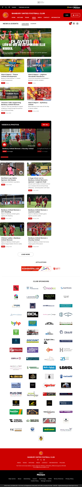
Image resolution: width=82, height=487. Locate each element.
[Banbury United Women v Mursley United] (19, 138)
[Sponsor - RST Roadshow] (32, 403)
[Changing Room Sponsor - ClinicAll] (66, 333)
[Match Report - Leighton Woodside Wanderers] (39, 65)
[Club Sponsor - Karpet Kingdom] (32, 368)
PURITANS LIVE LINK (24, 7)
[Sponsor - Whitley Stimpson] (66, 430)
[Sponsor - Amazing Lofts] (16, 306)
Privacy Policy (70, 479)
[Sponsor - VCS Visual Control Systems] (32, 430)
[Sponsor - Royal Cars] (16, 403)
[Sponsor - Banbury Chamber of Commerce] (16, 315)
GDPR (50, 479)
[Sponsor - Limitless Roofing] (32, 377)
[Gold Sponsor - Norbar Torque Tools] (49, 386)
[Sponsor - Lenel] (66, 368)
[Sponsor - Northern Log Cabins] (66, 386)
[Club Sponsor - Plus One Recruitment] (16, 394)
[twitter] (6, 7)
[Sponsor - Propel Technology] (32, 394)
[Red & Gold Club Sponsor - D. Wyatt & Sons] (49, 341)
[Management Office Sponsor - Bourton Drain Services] (32, 324)
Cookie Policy (35, 481)
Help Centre (12, 479)
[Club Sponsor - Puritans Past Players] (49, 394)
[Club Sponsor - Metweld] (66, 377)
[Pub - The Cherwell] (66, 412)
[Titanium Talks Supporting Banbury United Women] (12, 93)
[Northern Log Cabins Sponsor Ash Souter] (12, 169)
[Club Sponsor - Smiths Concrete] (16, 412)
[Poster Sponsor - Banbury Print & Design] (49, 315)
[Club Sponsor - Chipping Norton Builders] (49, 333)
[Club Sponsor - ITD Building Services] (49, 359)
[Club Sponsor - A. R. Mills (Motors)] (49, 306)
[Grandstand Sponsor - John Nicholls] (16, 297)
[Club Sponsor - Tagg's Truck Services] (32, 421)
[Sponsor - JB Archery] (66, 359)
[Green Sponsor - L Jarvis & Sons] (32, 297)
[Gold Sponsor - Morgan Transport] (16, 386)
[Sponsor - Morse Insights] (32, 386)
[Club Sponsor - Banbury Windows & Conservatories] (66, 315)
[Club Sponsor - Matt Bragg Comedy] (49, 377)
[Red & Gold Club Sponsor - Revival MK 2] (66, 394)
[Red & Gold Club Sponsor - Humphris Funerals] (32, 359)
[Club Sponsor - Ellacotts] (16, 350)
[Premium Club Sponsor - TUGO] (16, 288)
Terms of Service (58, 479)
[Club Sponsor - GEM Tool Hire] (49, 350)
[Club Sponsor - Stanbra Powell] (66, 403)
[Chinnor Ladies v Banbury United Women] (12, 229)
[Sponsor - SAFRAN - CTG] (66, 288)
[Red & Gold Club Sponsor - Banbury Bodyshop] (66, 306)
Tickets (14, 7)
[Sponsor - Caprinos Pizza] (16, 333)
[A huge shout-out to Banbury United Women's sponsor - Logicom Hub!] (39, 169)
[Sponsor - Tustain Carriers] (16, 430)
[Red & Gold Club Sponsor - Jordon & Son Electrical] (16, 368)
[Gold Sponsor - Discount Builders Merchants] (32, 341)
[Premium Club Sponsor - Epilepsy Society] (32, 350)
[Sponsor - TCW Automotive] (49, 412)
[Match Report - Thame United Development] (12, 65)
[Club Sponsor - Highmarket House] (16, 359)
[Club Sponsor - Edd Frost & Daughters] (66, 341)
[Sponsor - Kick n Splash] (49, 368)
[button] (13, 17)
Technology (42, 479)
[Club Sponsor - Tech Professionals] (32, 288)
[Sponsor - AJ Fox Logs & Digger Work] (66, 297)
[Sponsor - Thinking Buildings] (16, 421)
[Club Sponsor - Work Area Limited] (41, 439)
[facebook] (2, 7)
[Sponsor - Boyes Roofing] (49, 324)
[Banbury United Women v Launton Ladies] (39, 201)
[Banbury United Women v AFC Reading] (12, 201)
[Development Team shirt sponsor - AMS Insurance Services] (32, 306)
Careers (35, 479)
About (19, 479)
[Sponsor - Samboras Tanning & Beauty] (49, 403)
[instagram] (9, 7)
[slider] (4, 157)
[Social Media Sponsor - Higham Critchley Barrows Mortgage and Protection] (41, 2)
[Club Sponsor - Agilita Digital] (49, 297)
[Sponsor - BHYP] (16, 324)
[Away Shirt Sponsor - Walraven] (49, 430)
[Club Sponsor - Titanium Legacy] (66, 421)
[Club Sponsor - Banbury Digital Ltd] (32, 315)
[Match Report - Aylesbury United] (39, 93)
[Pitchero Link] (77, 8)
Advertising (27, 479)
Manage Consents (46, 481)
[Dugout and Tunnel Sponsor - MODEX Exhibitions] (49, 288)
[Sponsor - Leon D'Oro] (16, 377)
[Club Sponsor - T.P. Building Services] (49, 421)
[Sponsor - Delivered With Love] (16, 341)
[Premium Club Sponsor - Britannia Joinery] (66, 324)
